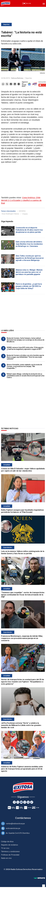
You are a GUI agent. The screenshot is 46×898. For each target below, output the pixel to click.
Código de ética (7, 841)
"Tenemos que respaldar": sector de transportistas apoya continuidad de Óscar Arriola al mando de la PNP (22, 594)
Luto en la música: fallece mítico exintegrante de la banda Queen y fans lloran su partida (22, 552)
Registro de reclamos (9, 845)
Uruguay (25, 214)
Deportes (6, 24)
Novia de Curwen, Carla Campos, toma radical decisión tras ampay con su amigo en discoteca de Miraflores (25, 340)
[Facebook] (11, 84)
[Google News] (28, 802)
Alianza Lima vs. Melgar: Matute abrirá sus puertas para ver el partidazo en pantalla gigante (29, 272)
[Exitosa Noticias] (5, 3)
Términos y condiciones (10, 851)
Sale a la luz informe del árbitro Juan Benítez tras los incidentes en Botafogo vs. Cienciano (29, 244)
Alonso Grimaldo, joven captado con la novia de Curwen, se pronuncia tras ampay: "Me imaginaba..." (24, 366)
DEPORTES (22, 211)
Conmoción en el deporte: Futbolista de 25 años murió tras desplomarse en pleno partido (29, 230)
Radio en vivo (6, 858)
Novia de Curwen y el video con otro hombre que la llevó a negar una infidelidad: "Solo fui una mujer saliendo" (25, 357)
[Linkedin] (15, 84)
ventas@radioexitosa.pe (15, 824)
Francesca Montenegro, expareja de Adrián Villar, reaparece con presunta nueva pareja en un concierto (22, 638)
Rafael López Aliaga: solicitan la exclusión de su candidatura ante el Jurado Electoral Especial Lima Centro (25, 375)
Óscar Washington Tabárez (10, 214)
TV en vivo (5, 848)
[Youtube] (21, 802)
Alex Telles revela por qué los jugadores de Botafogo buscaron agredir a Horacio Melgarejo (30, 258)
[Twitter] (7, 84)
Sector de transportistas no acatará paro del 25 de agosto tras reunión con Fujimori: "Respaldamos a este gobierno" (22, 681)
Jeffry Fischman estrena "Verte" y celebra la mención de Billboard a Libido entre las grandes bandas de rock (21, 725)
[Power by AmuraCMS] (39, 878)
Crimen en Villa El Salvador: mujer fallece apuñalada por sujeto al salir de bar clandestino (23, 470)
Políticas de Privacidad (10, 855)
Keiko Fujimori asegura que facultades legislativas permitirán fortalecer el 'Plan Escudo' (22, 511)
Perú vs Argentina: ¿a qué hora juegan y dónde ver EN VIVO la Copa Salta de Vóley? (29, 286)
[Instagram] (24, 802)
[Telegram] (19, 84)
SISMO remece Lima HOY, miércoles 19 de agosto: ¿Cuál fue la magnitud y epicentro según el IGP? (25, 348)
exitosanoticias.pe (13, 828)
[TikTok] (31, 802)
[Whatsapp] (3, 84)
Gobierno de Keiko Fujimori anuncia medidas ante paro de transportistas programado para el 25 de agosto (22, 769)
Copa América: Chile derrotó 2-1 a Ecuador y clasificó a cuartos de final (21, 200)
